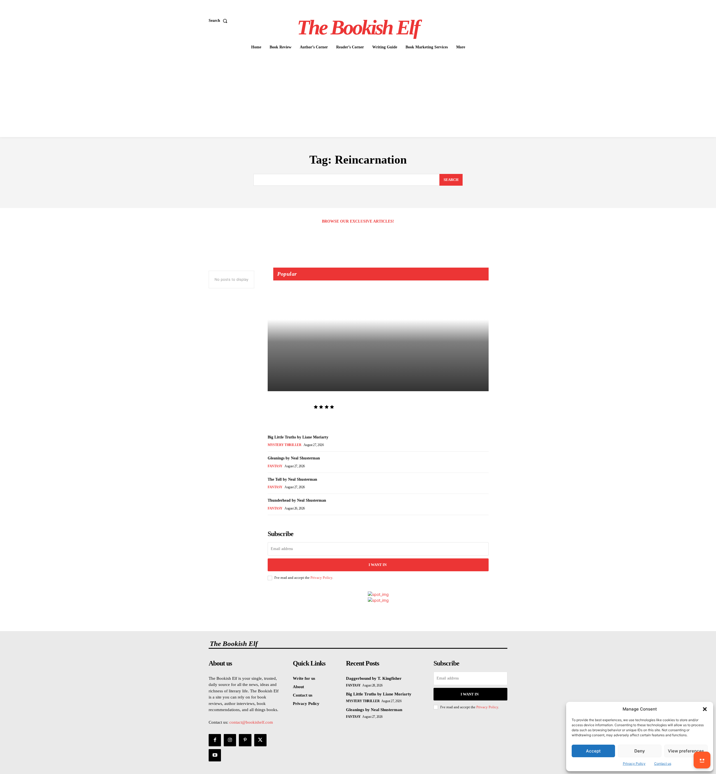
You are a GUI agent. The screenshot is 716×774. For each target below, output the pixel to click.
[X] (260, 740)
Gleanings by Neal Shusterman (294, 458)
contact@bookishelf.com (251, 722)
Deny (639, 751)
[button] (705, 709)
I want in (378, 565)
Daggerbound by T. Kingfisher (309, 398)
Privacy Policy (634, 763)
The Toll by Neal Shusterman (292, 479)
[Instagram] (230, 740)
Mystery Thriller (284, 445)
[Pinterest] (245, 740)
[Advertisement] (358, 95)
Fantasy (275, 466)
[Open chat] (702, 760)
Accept (593, 751)
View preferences (686, 751)
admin (278, 407)
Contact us (662, 763)
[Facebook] (215, 740)
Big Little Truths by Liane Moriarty (298, 437)
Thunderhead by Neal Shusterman (297, 500)
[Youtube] (215, 755)
